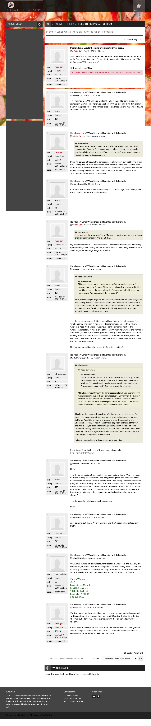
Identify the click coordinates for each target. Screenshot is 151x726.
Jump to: (97, 658)
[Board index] (46, 24)
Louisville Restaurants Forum (94, 24)
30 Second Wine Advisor (73, 701)
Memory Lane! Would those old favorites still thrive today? (79, 31)
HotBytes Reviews (71, 695)
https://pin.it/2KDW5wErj (82, 452)
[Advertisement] (25, 73)
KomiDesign (46, 715)
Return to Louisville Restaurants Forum (66, 658)
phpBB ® (21, 715)
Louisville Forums (64, 24)
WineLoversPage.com (72, 698)
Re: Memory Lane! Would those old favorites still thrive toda (98, 92)
